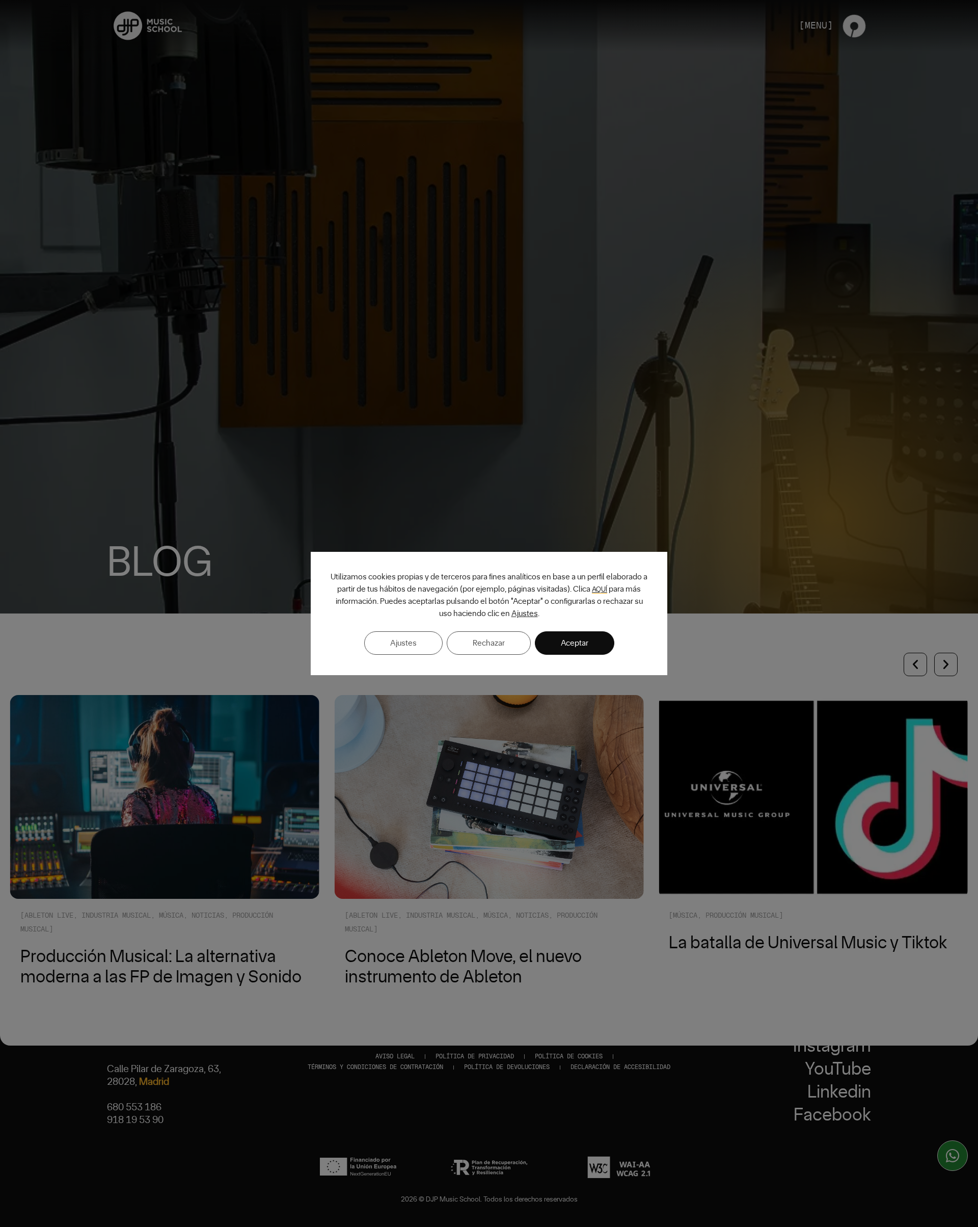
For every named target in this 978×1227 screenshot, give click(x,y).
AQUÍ (599, 589)
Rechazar (489, 643)
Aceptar (574, 643)
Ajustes (524, 613)
